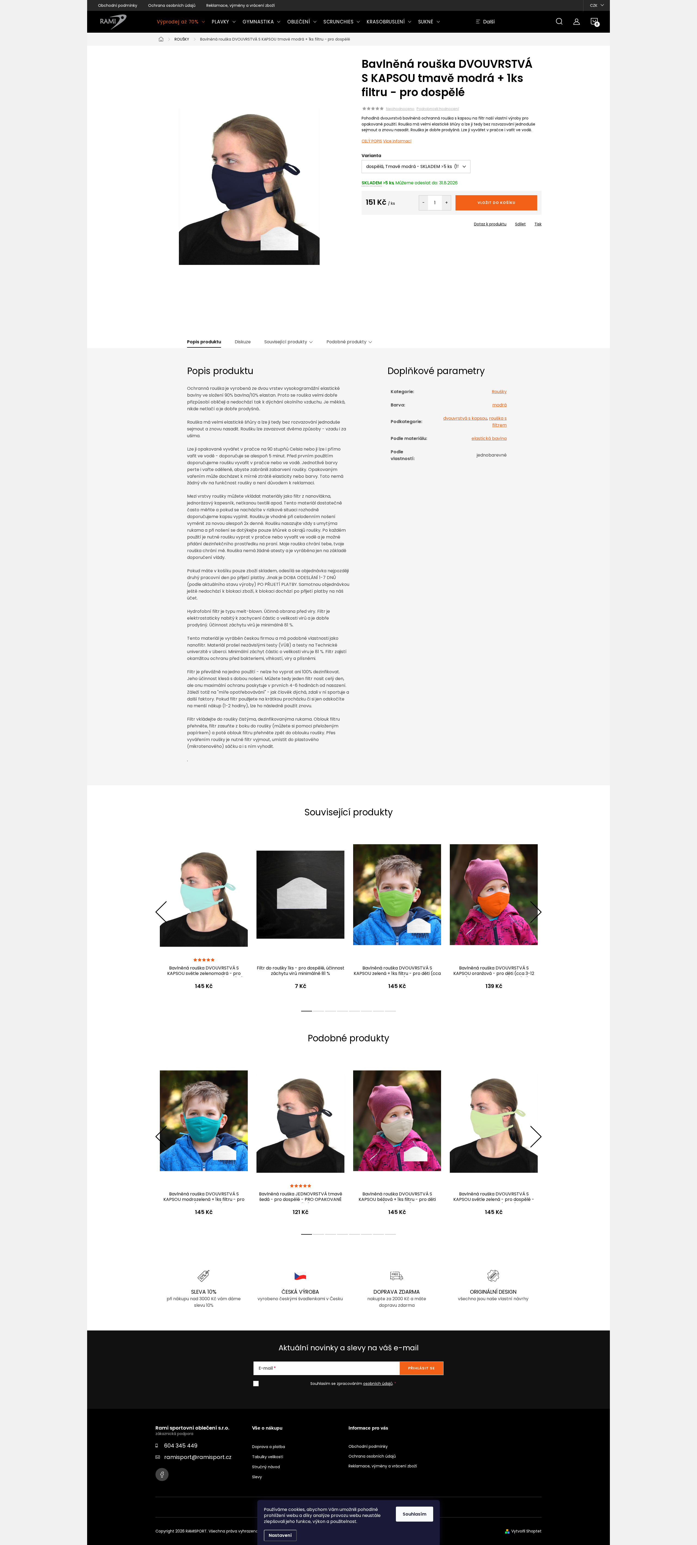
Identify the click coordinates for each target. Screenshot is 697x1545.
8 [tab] (390, 1234)
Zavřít (392, 222)
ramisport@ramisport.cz (197, 1457)
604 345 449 (180, 1445)
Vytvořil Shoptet (526, 1531)
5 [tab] (354, 1234)
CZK (593, 5)
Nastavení (280, 1535)
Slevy (257, 1477)
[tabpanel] (203, 918)
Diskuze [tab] (243, 342)
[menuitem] (181, 22)
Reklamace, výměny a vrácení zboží (240, 5)
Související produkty (285, 342)
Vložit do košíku (496, 202)
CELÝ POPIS (372, 141)
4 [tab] (342, 1234)
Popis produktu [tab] (204, 342)
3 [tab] (330, 1234)
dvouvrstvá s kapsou (465, 418)
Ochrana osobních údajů (171, 5)
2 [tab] (318, 1234)
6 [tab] (366, 1234)
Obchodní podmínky (117, 5)
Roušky (499, 391)
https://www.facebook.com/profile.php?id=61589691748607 (162, 1474)
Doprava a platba (268, 1446)
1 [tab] (306, 1234)
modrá (499, 405)
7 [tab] (378, 1234)
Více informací (397, 141)
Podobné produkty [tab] (346, 342)
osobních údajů (378, 1383)
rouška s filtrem (498, 421)
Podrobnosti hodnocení (438, 109)
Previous (160, 912)
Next (535, 912)
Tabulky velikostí (267, 1457)
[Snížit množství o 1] (423, 202)
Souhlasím (414, 1514)
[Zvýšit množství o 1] (446, 202)
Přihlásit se (421, 1368)
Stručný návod (266, 1467)
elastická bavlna (489, 438)
